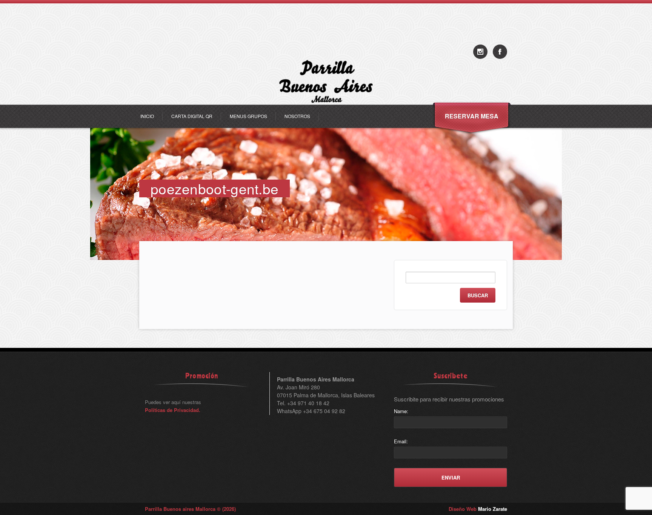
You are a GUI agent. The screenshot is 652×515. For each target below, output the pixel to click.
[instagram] (480, 52)
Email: (401, 441)
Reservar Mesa (471, 116)
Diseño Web (478, 508)
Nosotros (297, 116)
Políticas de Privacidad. (172, 410)
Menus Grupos (248, 116)
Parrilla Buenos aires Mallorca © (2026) (190, 508)
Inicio (147, 116)
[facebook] (500, 52)
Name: (401, 411)
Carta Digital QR (191, 116)
